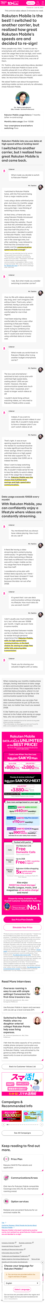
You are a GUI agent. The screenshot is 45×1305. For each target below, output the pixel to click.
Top (3, 1222)
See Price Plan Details (22, 920)
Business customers (25, 1242)
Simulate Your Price (22, 927)
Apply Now (30, 3)
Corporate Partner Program (11, 1246)
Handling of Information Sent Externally (15, 1262)
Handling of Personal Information (12, 1249)
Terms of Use (35, 1259)
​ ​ (21, 1184)
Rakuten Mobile (4, 3)
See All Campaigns (22, 1133)
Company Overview (8, 1242)
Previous (3, 1124)
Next (41, 1124)
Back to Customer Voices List (22, 1066)
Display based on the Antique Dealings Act (15, 1259)
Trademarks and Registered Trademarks (15, 1256)
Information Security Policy (10, 1252)
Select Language (22, 1289)
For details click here (10, 265)
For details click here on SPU (22, 954)
